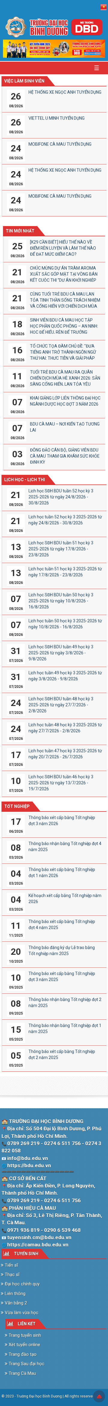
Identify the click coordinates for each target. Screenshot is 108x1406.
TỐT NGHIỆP (17, 806)
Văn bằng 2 (15, 1303)
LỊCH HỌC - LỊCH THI (24, 479)
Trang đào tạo (22, 1354)
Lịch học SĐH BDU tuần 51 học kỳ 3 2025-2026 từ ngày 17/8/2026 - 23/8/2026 (60, 548)
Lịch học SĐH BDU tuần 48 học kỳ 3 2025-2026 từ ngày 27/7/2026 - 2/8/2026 (60, 704)
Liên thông (15, 1293)
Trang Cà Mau (22, 1373)
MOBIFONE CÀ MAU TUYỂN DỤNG (60, 144)
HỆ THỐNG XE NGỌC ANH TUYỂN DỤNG (64, 92)
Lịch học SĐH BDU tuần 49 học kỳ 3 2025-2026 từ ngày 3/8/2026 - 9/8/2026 (60, 652)
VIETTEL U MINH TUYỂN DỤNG (56, 118)
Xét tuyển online (24, 1344)
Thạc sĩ (12, 1274)
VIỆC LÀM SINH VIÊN (24, 81)
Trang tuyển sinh (24, 1335)
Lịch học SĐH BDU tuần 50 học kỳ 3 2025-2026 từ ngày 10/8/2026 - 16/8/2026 (60, 600)
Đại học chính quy (22, 1284)
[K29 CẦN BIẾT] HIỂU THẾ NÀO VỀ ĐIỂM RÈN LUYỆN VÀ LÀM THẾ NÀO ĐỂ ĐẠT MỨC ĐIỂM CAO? (63, 248)
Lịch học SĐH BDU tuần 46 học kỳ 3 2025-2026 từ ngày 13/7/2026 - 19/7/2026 (60, 782)
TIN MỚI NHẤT (20, 230)
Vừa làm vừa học (21, 1312)
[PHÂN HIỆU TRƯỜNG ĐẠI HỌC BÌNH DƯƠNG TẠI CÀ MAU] (54, 26)
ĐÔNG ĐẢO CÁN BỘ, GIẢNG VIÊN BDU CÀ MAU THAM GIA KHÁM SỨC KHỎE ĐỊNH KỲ (65, 456)
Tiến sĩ (11, 1265)
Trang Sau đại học (26, 1363)
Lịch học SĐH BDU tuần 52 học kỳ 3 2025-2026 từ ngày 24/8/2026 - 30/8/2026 (60, 496)
